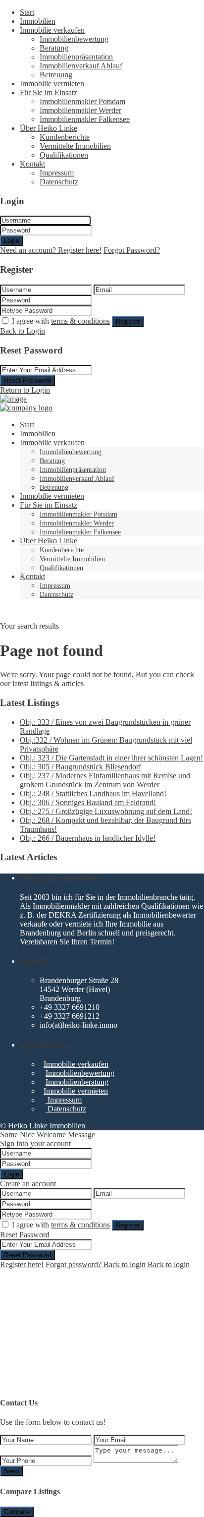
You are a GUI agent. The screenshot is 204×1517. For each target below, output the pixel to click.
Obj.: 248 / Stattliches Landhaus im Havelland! (93, 793)
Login (11, 240)
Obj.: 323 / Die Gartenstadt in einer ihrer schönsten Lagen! (111, 758)
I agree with (61, 321)
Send (11, 1471)
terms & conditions (80, 321)
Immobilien (37, 21)
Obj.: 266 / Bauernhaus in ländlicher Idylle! (87, 838)
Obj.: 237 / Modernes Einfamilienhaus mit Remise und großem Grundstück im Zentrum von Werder (105, 780)
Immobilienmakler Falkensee (85, 119)
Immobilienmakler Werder (80, 110)
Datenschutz (59, 181)
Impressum (57, 173)
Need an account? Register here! (51, 250)
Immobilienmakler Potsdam (82, 101)
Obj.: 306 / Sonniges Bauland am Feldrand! (88, 802)
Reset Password (27, 380)
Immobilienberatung (77, 1082)
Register (128, 321)
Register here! (22, 1264)
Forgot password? (74, 1264)
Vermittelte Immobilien (75, 146)
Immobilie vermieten (52, 83)
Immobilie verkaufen (52, 30)
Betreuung (56, 74)
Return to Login (25, 390)
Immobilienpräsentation (76, 57)
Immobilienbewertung (74, 39)
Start (27, 12)
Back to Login (22, 331)
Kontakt (32, 164)
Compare (17, 1512)
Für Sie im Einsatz (48, 92)
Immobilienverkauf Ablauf (81, 65)
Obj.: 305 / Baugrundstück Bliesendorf (80, 766)
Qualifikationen (64, 155)
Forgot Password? (131, 250)
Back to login (124, 1264)
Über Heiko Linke (48, 128)
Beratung (54, 48)
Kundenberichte (65, 137)
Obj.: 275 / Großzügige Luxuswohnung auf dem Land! (106, 811)
